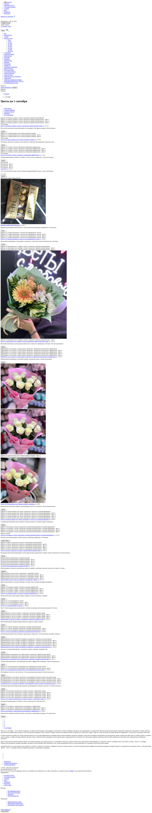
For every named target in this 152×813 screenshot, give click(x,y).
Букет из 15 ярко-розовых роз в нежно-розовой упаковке (18, 139)
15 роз (9, 41)
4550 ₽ (3, 675)
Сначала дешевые (9, 110)
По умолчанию (8, 115)
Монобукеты (8, 35)
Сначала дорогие (9, 111)
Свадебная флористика (11, 83)
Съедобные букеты (10, 71)
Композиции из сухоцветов (12, 76)
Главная (6, 94)
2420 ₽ (3, 347)
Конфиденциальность (10, 763)
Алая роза (4, 169)
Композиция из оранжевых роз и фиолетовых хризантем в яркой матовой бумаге (25, 659)
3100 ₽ (3, 689)
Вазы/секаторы (8, 68)
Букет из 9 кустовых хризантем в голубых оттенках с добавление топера (22, 699)
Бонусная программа (14, 792)
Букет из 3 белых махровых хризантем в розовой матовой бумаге (20, 631)
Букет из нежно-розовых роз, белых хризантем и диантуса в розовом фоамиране (25, 519)
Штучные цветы (9, 70)
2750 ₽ (3, 244)
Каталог (6, 4)
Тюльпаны (7, 64)
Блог (5, 10)
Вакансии (7, 12)
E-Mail (71, 771)
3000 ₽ (3, 664)
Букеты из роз (8, 38)
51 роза (10, 48)
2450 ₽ (3, 509)
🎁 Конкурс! (8, 2)
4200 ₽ (3, 611)
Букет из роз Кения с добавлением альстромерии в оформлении (20, 711)
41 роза (10, 46)
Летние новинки (9, 73)
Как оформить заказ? (14, 791)
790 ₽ (2, 231)
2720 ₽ (3, 652)
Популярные (8, 108)
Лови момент (4, 811)
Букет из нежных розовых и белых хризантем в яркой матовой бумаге (22, 126)
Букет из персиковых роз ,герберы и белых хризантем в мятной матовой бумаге (25, 341)
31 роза (10, 44)
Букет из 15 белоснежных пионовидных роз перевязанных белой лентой (22, 669)
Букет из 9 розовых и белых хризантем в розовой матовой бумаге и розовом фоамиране (27, 535)
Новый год (7, 65)
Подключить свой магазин (16, 805)
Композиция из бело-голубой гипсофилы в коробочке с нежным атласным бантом (25, 647)
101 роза (10, 51)
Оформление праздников (15, 803)
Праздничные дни (13, 796)
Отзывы (6, 8)
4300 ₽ (3, 599)
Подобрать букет (9, 5)
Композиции (8, 56)
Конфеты (7, 59)
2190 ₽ (3, 625)
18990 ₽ (3, 571)
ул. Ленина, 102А (6, 26)
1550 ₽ (3, 131)
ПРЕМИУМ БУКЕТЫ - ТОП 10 (13, 81)
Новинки (7, 113)
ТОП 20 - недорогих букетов (12, 79)
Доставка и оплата (9, 7)
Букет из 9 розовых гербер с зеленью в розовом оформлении (19, 593)
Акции (6, 37)
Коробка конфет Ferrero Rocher (10, 225)
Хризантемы (8, 60)
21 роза (10, 43)
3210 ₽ (3, 145)
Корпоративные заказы (15, 802)
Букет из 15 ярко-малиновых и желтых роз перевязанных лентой (20, 239)
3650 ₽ (3, 525)
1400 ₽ (3, 176)
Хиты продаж (8, 75)
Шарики (6, 62)
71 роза (10, 49)
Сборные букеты (9, 54)
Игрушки (7, 57)
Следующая (8, 728)
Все (5, 33)
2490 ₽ (3, 585)
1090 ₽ (3, 637)
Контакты (7, 13)
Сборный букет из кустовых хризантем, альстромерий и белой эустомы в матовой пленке (28, 683)
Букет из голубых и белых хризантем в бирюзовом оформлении (20, 155)
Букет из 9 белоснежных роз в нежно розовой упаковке (17, 504)
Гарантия (10, 794)
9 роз (9, 40)
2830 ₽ (3, 716)
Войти (3, 30)
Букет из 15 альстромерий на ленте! (11, 605)
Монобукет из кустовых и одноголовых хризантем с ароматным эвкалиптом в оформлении (28, 357)
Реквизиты (7, 761)
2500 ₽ (3, 556)
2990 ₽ (3, 704)
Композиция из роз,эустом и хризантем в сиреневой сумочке (19, 579)
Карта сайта (7, 785)
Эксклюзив (7, 78)
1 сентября (7, 52)
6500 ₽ (3, 362)
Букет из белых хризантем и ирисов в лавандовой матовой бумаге (20, 550)
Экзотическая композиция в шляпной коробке (14, 566)
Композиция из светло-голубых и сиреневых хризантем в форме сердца (22, 619)
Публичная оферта (9, 764)
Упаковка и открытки (10, 67)
